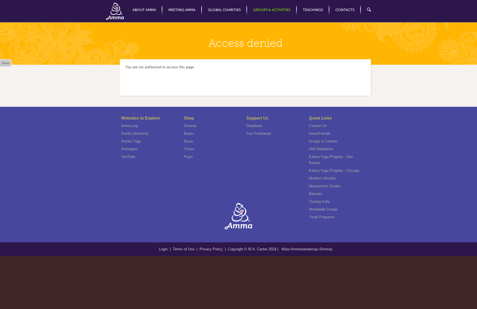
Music (189, 141)
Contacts (344, 10)
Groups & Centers (323, 141)
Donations (254, 126)
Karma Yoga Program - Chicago (334, 170)
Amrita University (135, 133)
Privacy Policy (211, 249)
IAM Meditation (321, 149)
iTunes (189, 149)
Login (164, 249)
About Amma (144, 10)
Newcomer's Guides (325, 186)
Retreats (315, 194)
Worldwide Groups (323, 209)
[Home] (115, 11)
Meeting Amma (181, 10)
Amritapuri (129, 149)
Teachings (313, 10)
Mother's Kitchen (322, 178)
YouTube (128, 157)
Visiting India (319, 201)
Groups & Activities (271, 10)
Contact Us (318, 126)
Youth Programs (322, 217)
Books (189, 133)
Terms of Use (184, 249)
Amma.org (129, 126)
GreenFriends (319, 133)
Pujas (188, 157)
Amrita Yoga (131, 141)
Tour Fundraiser (258, 133)
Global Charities (224, 10)
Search (366, 10)
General (190, 126)
